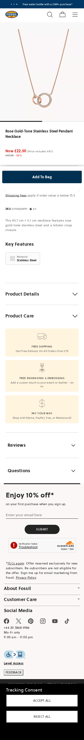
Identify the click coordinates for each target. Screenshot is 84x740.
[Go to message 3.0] (16, 4)
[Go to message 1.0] (11, 4)
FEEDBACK (14, 672)
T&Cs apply (15, 563)
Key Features (19, 244)
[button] (42, 294)
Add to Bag (42, 176)
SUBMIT (42, 529)
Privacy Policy (26, 577)
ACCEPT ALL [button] (42, 700)
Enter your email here (24, 514)
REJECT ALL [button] (42, 716)
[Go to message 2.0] (14, 4)
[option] (42, 71)
